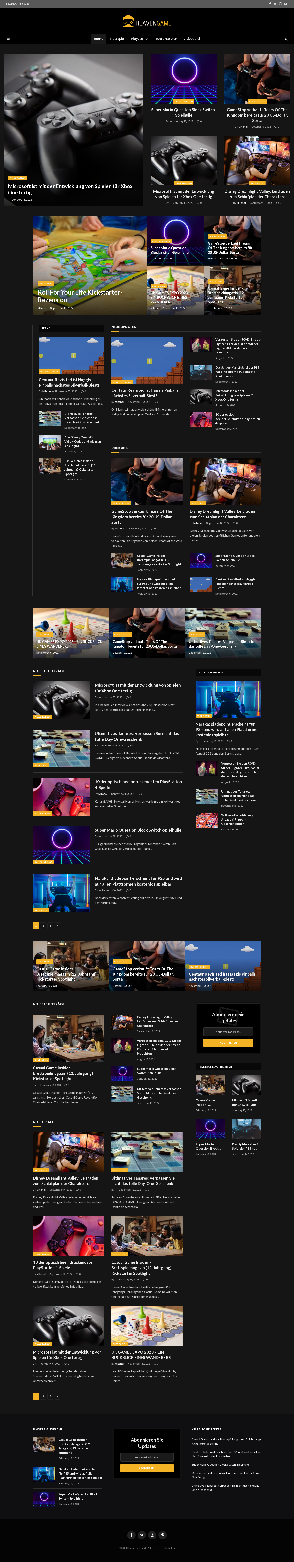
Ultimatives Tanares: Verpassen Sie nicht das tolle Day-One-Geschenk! (82, 418)
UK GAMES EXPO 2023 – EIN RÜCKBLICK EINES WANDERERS (170, 297)
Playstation (140, 39)
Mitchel (243, 126)
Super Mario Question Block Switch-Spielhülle (183, 112)
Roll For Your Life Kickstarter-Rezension (80, 296)
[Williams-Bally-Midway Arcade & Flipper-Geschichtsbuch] (207, 820)
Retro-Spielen (166, 39)
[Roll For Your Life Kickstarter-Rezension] (90, 265)
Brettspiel (117, 39)
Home (98, 39)
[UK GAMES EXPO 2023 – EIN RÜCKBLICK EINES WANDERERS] (175, 290)
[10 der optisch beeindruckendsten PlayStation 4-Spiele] (201, 419)
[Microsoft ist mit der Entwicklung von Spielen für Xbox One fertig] (73, 130)
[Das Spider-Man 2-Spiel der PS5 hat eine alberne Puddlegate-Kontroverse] (201, 372)
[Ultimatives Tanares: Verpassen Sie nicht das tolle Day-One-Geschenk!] (50, 418)
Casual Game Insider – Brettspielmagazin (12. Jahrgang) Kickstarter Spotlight (226, 295)
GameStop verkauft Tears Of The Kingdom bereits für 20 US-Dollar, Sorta (257, 115)
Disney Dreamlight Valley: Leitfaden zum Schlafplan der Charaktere (257, 194)
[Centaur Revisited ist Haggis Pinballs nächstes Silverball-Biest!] (71, 355)
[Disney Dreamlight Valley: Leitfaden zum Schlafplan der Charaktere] (257, 160)
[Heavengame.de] (147, 20)
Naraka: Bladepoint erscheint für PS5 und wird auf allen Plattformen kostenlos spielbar (159, 583)
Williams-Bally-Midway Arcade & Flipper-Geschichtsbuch (237, 819)
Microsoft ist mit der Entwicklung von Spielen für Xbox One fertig (70, 189)
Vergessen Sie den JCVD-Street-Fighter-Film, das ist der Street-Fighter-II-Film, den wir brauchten (238, 346)
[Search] (286, 38)
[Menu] (8, 39)
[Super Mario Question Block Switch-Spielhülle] (184, 79)
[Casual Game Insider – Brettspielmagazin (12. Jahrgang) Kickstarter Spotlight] (50, 466)
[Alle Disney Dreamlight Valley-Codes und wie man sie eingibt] (50, 442)
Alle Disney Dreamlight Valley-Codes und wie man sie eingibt (82, 441)
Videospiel (192, 39)
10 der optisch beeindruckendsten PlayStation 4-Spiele (237, 419)
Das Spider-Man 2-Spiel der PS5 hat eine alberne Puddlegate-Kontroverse (237, 372)
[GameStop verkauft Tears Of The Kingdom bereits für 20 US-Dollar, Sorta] (257, 79)
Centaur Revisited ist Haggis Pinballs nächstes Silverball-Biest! (69, 382)
